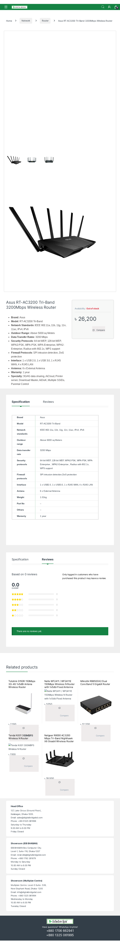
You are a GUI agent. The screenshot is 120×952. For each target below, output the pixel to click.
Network (26, 20)
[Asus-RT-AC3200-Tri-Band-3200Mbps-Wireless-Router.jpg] (60, 231)
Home (9, 20)
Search (103, 7)
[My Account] (109, 7)
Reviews (48, 401)
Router (45, 20)
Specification (21, 401)
